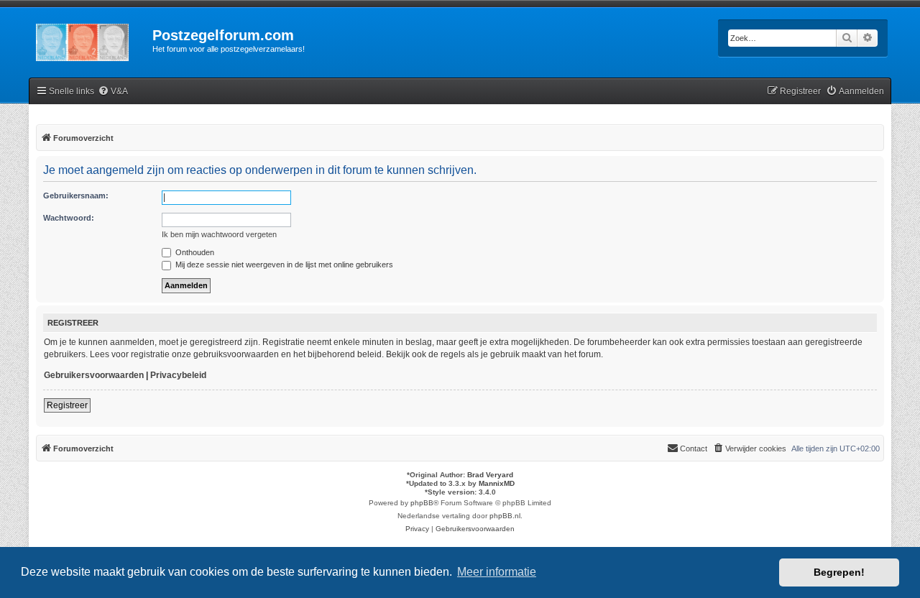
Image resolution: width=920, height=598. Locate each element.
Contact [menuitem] (693, 448)
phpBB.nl (504, 516)
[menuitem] (113, 91)
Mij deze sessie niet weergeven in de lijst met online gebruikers (283, 264)
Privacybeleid (178, 375)
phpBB (421, 503)
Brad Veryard (490, 475)
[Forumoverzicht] (90, 40)
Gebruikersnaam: (76, 195)
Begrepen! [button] (839, 572)
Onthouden (193, 252)
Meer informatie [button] (496, 572)
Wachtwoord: (68, 217)
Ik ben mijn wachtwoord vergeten (219, 234)
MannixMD (497, 483)
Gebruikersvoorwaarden (94, 375)
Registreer (67, 405)
